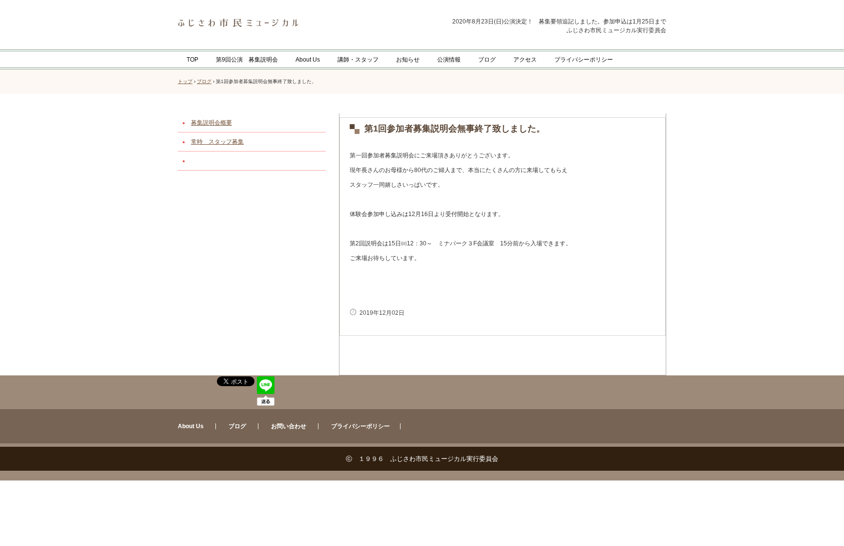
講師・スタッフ (358, 59)
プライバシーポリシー (583, 59)
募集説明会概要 (211, 122)
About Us (307, 59)
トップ (185, 81)
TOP (192, 59)
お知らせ (408, 59)
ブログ (487, 59)
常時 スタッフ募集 (217, 141)
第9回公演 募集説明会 (247, 59)
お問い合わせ (288, 426)
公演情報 (449, 59)
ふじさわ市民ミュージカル (274, 23)
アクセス (525, 59)
